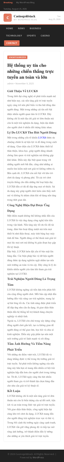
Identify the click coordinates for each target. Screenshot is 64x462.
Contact (11, 43)
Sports (31, 35)
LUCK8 (42, 137)
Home (9, 28)
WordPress (38, 457)
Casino (45, 35)
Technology (14, 35)
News (21, 28)
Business (35, 28)
